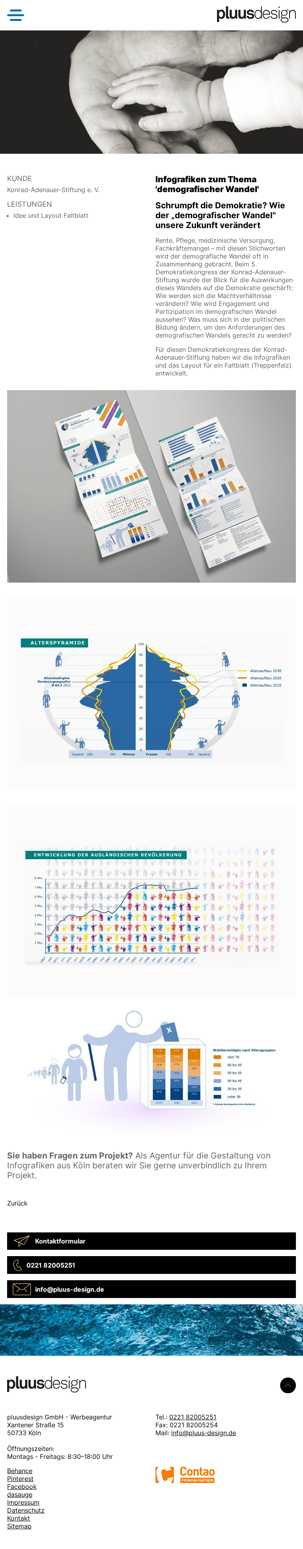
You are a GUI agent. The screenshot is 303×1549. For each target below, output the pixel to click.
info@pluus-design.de (203, 1433)
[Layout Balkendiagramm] (151, 1140)
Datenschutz (26, 1510)
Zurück (17, 1203)
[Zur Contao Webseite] (185, 1481)
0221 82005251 (192, 1417)
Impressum (23, 1502)
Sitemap (19, 1526)
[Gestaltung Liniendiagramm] (151, 1000)
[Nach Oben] (288, 1385)
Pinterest (20, 1479)
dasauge (19, 1494)
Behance (19, 1471)
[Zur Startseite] (256, 20)
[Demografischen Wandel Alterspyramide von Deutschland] (151, 794)
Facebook (22, 1487)
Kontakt (18, 1518)
